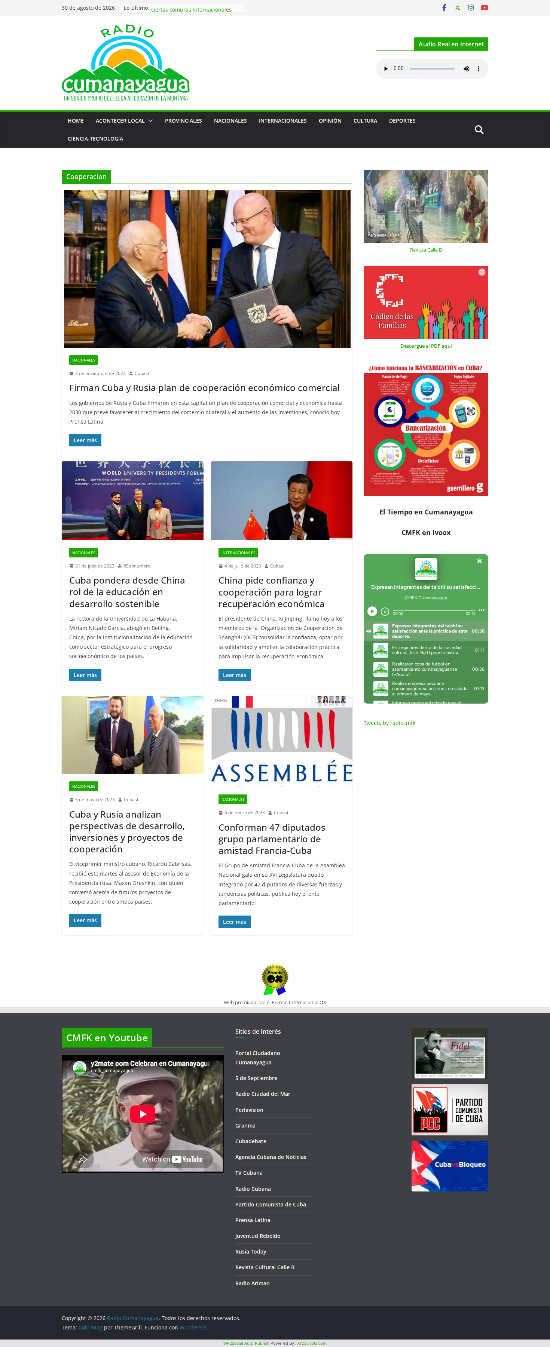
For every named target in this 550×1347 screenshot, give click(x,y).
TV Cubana (249, 1172)
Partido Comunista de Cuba (270, 1204)
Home (76, 120)
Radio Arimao (252, 1283)
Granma (245, 1125)
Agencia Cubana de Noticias (270, 1156)
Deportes (402, 120)
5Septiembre (136, 566)
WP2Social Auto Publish (246, 1343)
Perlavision (249, 1109)
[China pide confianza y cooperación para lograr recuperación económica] (282, 500)
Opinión (330, 120)
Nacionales (230, 120)
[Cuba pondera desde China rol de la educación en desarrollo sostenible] (133, 500)
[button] (149, 121)
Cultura (365, 120)
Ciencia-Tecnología (95, 138)
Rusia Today (250, 1251)
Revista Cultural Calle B (264, 1267)
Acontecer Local (120, 120)
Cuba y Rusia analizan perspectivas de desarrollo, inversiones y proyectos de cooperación (127, 831)
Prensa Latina (253, 1220)
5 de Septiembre (256, 1078)
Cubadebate (250, 1141)
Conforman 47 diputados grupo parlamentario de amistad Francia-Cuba (272, 839)
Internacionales (283, 120)
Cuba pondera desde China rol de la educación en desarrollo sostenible (127, 591)
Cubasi (142, 373)
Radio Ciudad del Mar (262, 1093)
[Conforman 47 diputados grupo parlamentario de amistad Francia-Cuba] (282, 741)
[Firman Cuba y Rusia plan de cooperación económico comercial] (207, 269)
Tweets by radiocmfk (389, 722)
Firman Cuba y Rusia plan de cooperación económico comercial (204, 387)
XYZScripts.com (312, 1343)
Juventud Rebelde (257, 1235)
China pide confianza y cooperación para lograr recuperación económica (272, 591)
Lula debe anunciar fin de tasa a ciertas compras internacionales (191, 11)
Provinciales (183, 120)
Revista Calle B (426, 249)
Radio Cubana (253, 1188)
